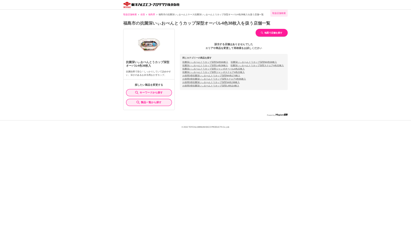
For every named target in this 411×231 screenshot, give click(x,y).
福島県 (151, 14)
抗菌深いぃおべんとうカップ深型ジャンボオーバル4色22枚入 (213, 69)
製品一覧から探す (151, 102)
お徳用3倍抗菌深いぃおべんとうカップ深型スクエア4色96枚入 (214, 79)
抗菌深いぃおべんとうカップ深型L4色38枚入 (205, 65)
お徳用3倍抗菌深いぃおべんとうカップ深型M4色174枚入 (211, 75)
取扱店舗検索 (130, 14)
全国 (142, 14)
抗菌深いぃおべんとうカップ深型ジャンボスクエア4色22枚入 (213, 72)
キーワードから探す (151, 92)
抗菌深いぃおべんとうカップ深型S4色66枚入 (205, 62)
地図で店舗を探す (273, 32)
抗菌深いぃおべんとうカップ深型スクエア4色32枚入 (257, 65)
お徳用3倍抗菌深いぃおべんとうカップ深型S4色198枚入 (211, 82)
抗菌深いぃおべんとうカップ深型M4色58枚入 (254, 62)
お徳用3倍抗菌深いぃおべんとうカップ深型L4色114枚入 (210, 85)
